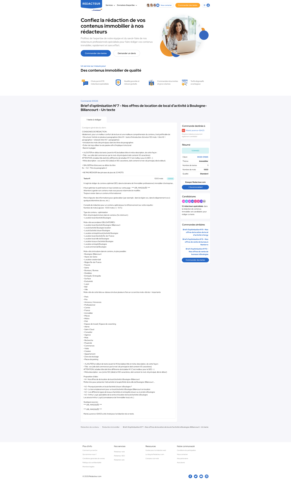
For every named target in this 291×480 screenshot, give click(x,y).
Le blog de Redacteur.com (155, 454)
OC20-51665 (202, 157)
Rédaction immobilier (111, 427)
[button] (206, 5)
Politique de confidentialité (92, 463)
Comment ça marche (90, 450)
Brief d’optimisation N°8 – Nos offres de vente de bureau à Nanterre (195, 242)
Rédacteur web (119, 452)
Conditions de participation (186, 450)
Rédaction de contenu (90, 427)
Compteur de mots (152, 458)
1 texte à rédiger (93, 119)
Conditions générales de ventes (94, 458)
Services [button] (109, 5)
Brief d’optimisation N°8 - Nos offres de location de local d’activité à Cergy (195, 232)
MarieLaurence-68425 (195, 130)
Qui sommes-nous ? (90, 454)
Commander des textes (96, 53)
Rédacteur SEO (119, 456)
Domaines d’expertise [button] (126, 5)
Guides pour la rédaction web (156, 450)
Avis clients (181, 463)
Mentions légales (88, 467)
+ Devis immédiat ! (195, 187)
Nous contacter (182, 454)
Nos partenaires (182, 458)
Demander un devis (127, 53)
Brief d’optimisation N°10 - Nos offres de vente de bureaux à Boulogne (197, 251)
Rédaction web (119, 460)
